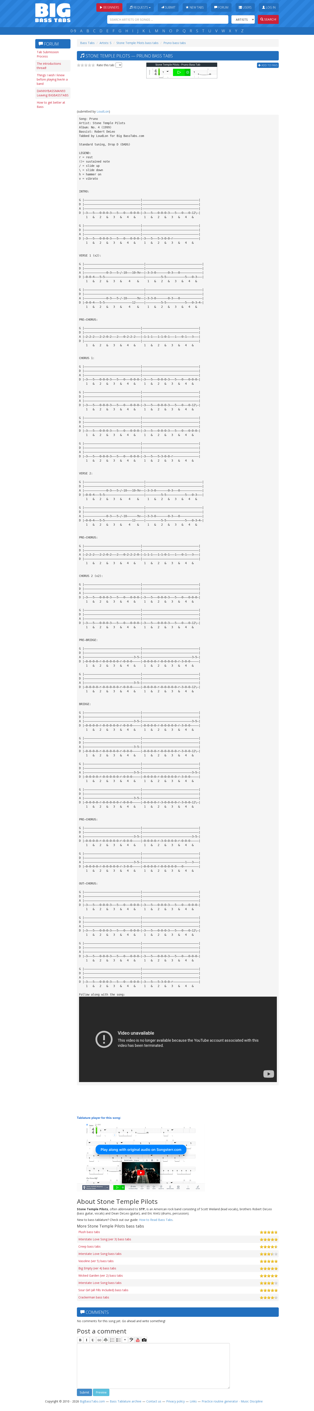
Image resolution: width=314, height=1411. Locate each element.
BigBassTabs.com (92, 1401)
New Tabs (196, 7)
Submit (169, 7)
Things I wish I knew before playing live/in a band (52, 79)
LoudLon (103, 111)
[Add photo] (144, 1340)
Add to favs (269, 65)
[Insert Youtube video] (138, 1340)
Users (247, 7)
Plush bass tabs (89, 1232)
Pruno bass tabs (174, 43)
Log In (270, 7)
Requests (141, 7)
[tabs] (131, 1340)
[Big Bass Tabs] (52, 12)
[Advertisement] (52, 177)
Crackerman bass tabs (93, 1297)
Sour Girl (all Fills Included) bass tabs (103, 1290)
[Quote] (125, 1340)
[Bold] (80, 1340)
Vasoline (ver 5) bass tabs (96, 1261)
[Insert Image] (106, 1340)
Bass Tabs (87, 43)
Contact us (153, 1401)
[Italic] (87, 1340)
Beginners (111, 7)
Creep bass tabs (89, 1246)
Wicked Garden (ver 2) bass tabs (100, 1275)
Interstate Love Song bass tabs (100, 1254)
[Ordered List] (112, 1340)
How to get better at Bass (51, 104)
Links (193, 1401)
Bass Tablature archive (125, 1401)
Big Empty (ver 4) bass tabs (97, 1268)
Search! (269, 19)
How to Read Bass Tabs (156, 1220)
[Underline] (93, 1340)
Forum (222, 7)
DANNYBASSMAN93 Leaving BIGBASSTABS (53, 93)
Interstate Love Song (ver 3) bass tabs (104, 1239)
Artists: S (106, 43)
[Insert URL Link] (99, 1340)
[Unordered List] (119, 1340)
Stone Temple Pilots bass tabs (137, 43)
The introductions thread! (49, 66)
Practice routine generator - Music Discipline (232, 1401)
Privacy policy (175, 1401)
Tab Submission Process (48, 54)
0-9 (73, 30)
